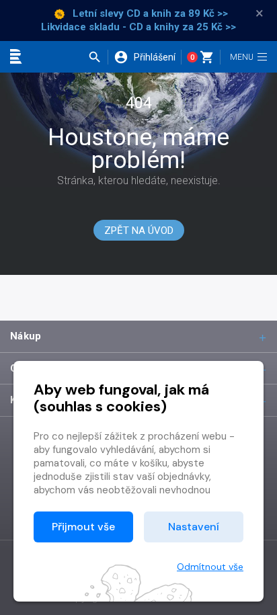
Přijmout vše (83, 527)
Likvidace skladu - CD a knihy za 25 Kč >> (138, 27)
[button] (97, 57)
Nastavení (193, 527)
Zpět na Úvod (138, 230)
